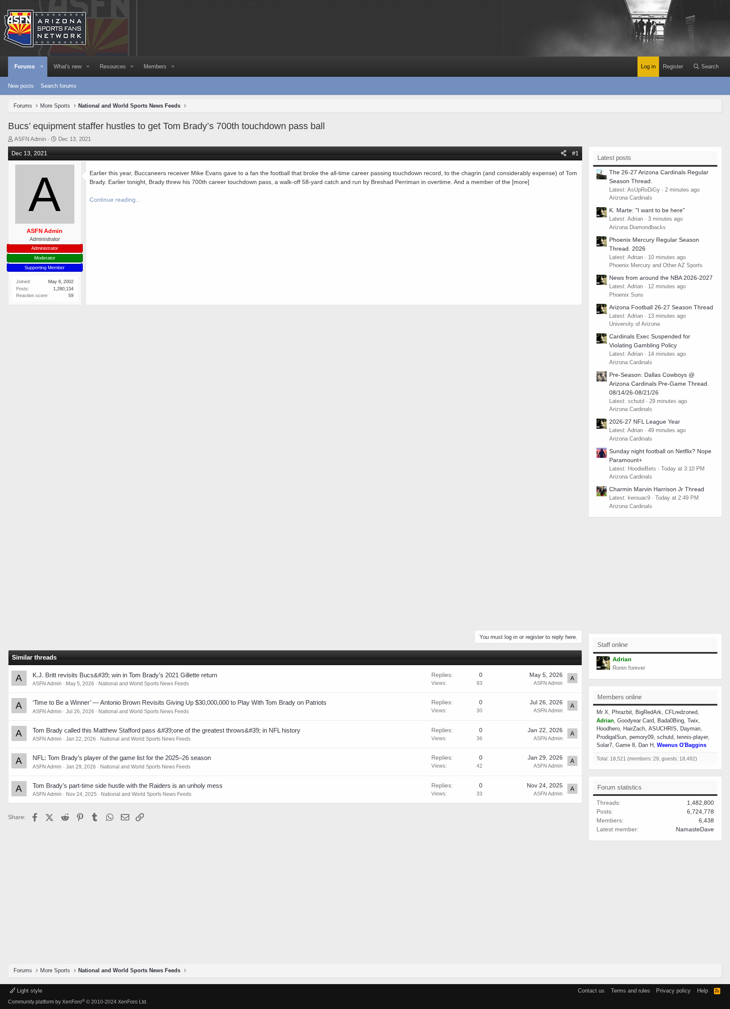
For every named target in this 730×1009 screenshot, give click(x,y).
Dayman (690, 728)
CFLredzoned (681, 712)
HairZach (634, 728)
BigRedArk (648, 712)
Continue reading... (115, 199)
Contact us (591, 990)
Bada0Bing (670, 720)
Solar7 (604, 745)
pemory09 (641, 737)
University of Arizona (634, 324)
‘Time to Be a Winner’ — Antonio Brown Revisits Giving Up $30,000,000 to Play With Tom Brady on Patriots (180, 702)
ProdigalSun (611, 737)
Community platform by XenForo (77, 1002)
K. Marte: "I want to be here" (647, 210)
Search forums (58, 86)
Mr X (602, 712)
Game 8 (625, 745)
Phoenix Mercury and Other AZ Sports (656, 265)
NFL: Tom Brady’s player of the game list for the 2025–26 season (122, 757)
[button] (42, 67)
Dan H (646, 745)
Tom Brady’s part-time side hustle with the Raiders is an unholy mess (128, 785)
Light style (28, 990)
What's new (68, 66)
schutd (665, 737)
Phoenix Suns (626, 295)
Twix (692, 720)
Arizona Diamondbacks (637, 227)
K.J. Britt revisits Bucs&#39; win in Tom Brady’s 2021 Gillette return (125, 675)
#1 (575, 153)
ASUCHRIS (662, 728)
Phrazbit (622, 712)
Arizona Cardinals (630, 198)
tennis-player (692, 737)
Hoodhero (608, 728)
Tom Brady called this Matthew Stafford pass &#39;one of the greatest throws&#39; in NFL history (166, 730)
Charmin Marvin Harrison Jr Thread (656, 489)
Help (702, 990)
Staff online (612, 644)
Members (155, 66)
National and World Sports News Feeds (143, 684)
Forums (24, 66)
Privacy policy (673, 990)
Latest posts (614, 157)
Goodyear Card (635, 720)
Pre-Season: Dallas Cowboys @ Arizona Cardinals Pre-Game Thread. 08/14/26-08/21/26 (659, 383)
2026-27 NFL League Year (644, 421)
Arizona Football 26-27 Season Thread (661, 307)
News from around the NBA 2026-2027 (661, 277)
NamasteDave (695, 829)
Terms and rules (630, 990)
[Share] (563, 153)
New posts (21, 86)
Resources (113, 66)
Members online (619, 697)
